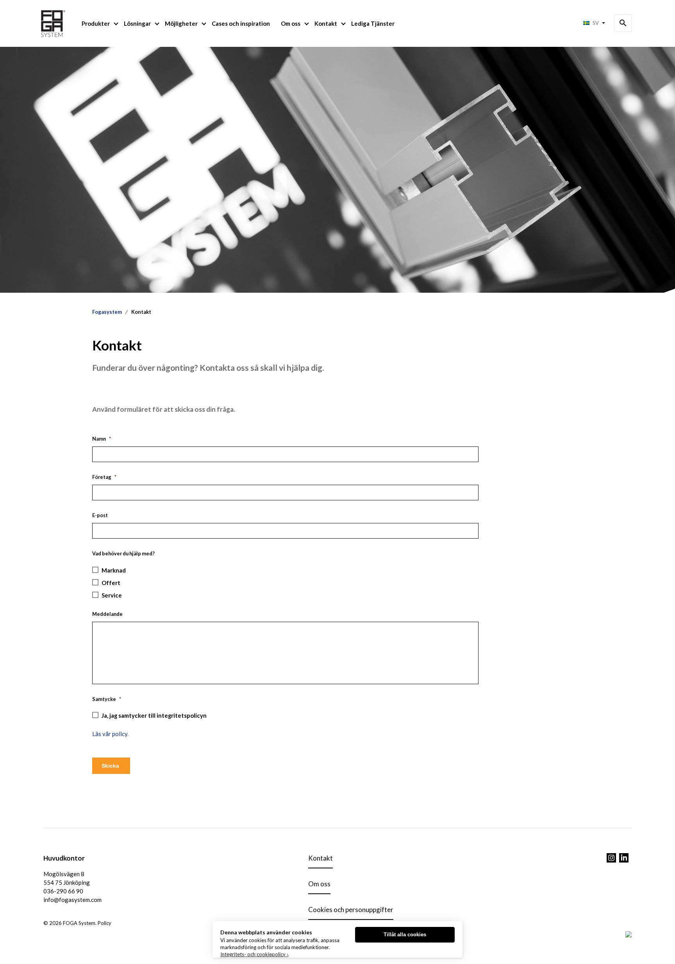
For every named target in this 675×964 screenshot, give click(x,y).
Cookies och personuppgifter (350, 909)
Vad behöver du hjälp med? (123, 553)
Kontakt (325, 23)
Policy (104, 923)
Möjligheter (181, 23)
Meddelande (107, 614)
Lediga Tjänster (373, 23)
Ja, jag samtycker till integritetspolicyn (154, 715)
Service (112, 595)
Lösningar (137, 23)
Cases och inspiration (241, 23)
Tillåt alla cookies (405, 934)
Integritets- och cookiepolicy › (254, 954)
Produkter (96, 23)
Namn (101, 439)
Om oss (290, 23)
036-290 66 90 (63, 891)
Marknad (114, 570)
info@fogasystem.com (72, 899)
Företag (104, 477)
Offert (111, 582)
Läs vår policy (109, 733)
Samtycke (106, 699)
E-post (100, 515)
